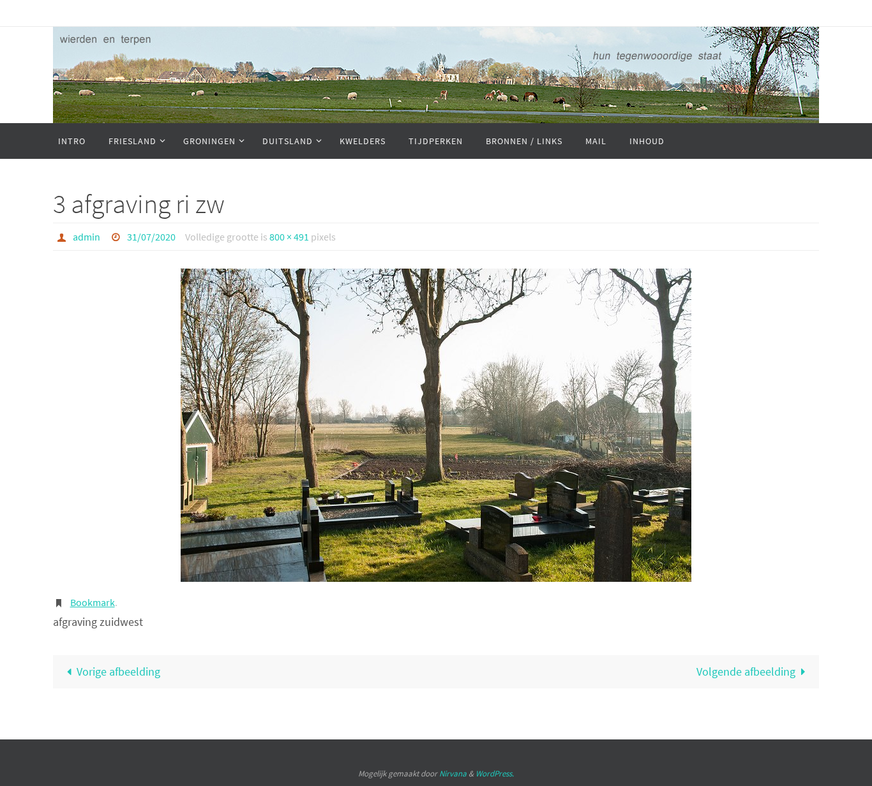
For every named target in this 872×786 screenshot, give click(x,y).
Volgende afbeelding (745, 671)
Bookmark (92, 602)
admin (86, 236)
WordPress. (495, 773)
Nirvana (453, 773)
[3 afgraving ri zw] (436, 425)
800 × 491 (289, 236)
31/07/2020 (151, 236)
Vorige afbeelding (118, 671)
